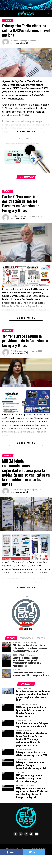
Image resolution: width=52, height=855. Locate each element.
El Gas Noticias (19, 43)
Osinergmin (17, 98)
